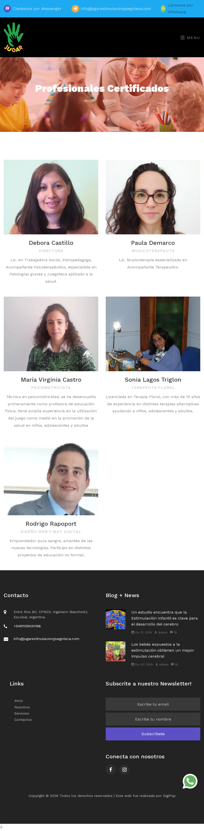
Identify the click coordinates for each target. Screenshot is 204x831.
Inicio (90, 101)
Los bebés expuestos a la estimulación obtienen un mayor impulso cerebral (162, 650)
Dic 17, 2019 (143, 632)
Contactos (23, 720)
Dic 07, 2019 (143, 664)
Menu (192, 37)
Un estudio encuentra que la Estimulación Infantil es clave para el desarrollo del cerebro (164, 618)
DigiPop (169, 796)
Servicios (21, 713)
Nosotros (22, 707)
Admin (162, 632)
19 (175, 632)
